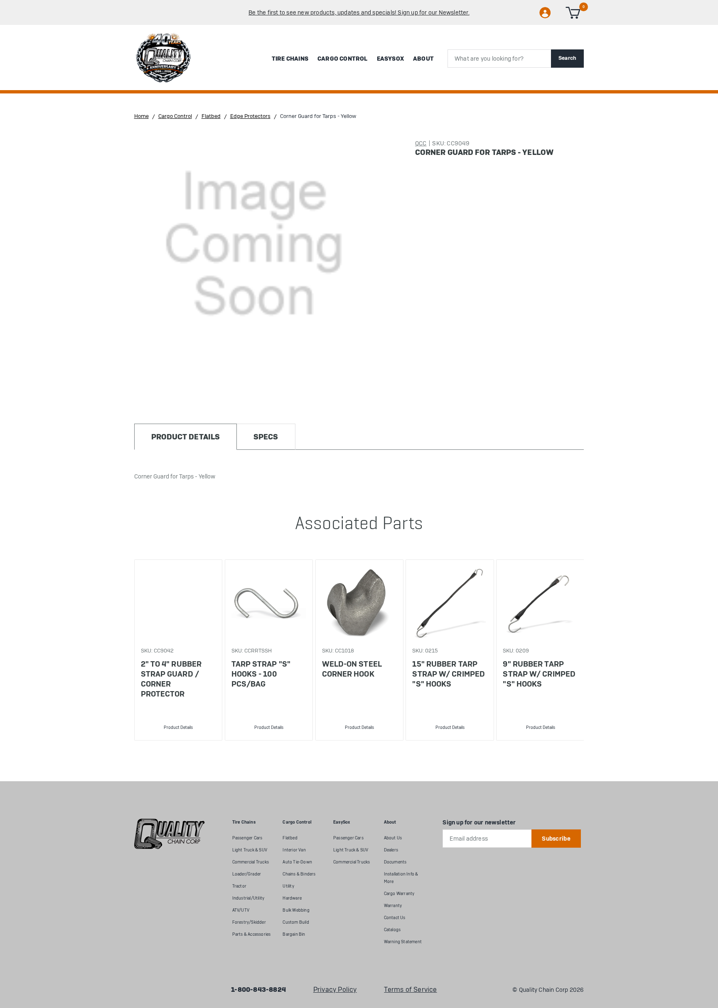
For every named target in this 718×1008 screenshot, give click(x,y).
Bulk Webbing (296, 910)
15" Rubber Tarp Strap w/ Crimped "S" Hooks (448, 674)
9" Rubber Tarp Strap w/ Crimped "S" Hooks (539, 674)
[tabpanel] (178, 650)
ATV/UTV (240, 910)
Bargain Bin (294, 934)
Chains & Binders (299, 874)
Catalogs (392, 929)
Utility (288, 886)
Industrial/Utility (248, 898)
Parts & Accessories (251, 934)
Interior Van (294, 850)
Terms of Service (410, 989)
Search (567, 57)
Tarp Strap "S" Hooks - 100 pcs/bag (260, 674)
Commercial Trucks (250, 862)
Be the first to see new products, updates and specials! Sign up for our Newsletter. (359, 12)
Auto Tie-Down (297, 862)
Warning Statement (403, 941)
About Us (393, 838)
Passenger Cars (247, 838)
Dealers (391, 850)
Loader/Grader (246, 874)
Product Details (178, 727)
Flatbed (290, 838)
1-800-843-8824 (258, 989)
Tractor (239, 886)
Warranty (393, 905)
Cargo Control (342, 58)
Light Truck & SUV (249, 850)
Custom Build (296, 922)
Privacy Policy (335, 989)
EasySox (390, 58)
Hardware (292, 898)
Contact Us (395, 917)
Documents (395, 862)
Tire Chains (290, 58)
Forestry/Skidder (249, 922)
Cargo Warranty (399, 893)
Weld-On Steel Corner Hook (352, 669)
